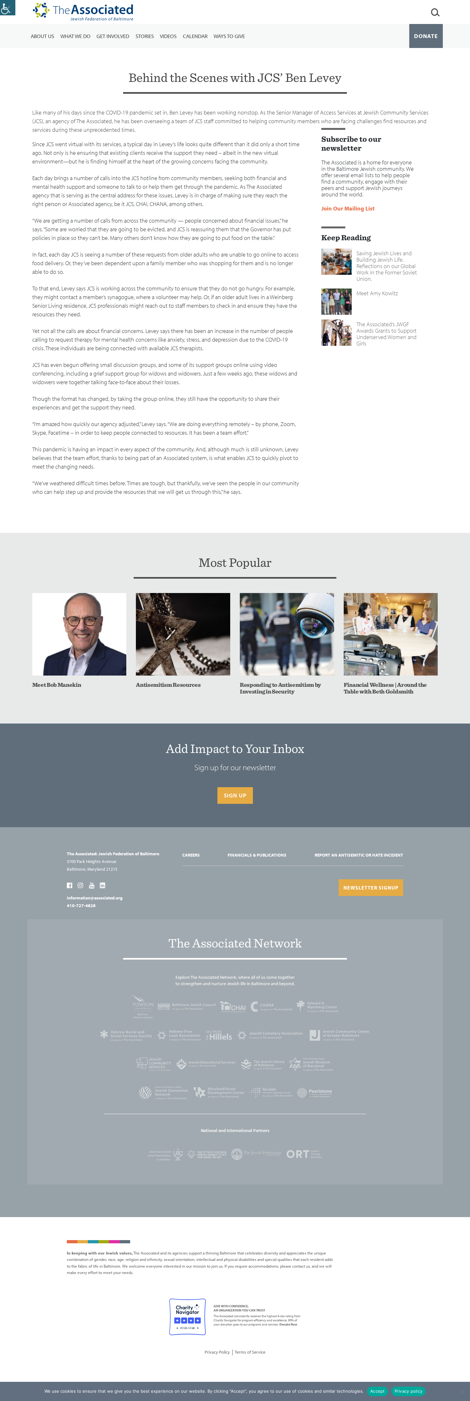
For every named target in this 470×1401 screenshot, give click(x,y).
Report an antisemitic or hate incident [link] (359, 855)
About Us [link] (42, 36)
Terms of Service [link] (250, 1352)
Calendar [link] (195, 36)
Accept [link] (377, 1391)
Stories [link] (145, 36)
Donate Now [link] (288, 1324)
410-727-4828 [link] (81, 905)
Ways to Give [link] (229, 36)
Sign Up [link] (235, 795)
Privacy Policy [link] (217, 1352)
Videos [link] (168, 36)
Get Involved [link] (113, 36)
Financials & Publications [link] (257, 855)
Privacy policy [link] (409, 1391)
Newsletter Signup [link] (370, 887)
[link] (7, 7)
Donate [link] (426, 36)
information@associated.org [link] (94, 898)
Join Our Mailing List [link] (348, 208)
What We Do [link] (75, 36)
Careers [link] (191, 855)
